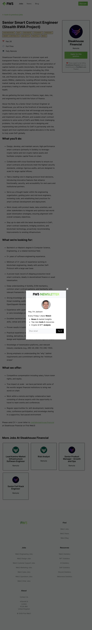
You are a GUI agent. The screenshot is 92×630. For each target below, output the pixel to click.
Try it (60, 331)
